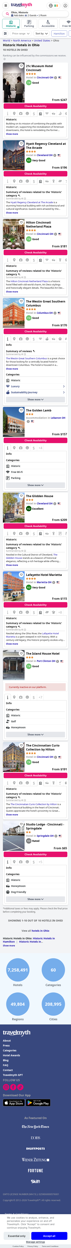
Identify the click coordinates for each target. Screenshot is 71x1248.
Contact (8, 1070)
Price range (18, 33)
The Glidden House (39, 496)
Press (6, 1045)
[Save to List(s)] (21, 65)
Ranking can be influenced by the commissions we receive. (34, 55)
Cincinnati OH (45, 77)
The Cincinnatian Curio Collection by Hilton (43, 747)
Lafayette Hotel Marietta (44, 575)
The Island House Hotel (43, 654)
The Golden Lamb (38, 410)
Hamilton (59, 33)
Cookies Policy (18, 1246)
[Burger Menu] (5, 5)
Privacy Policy (32, 1246)
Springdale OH (45, 835)
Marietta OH (44, 582)
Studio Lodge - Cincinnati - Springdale (45, 826)
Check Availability (36, 106)
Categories (9, 1050)
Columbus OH (45, 313)
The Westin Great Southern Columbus (45, 303)
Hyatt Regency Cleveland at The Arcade (46, 146)
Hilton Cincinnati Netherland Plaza (38, 224)
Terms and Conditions (50, 1246)
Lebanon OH (58, 417)
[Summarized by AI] (25, 199)
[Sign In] (65, 5)
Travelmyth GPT (13, 1075)
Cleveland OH (45, 155)
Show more (33, 399)
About (7, 1040)
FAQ (5, 1065)
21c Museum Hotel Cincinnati (39, 68)
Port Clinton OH (46, 661)
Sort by (40, 33)
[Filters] (5, 33)
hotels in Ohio (40, 930)
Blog (6, 1060)
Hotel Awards (11, 1055)
